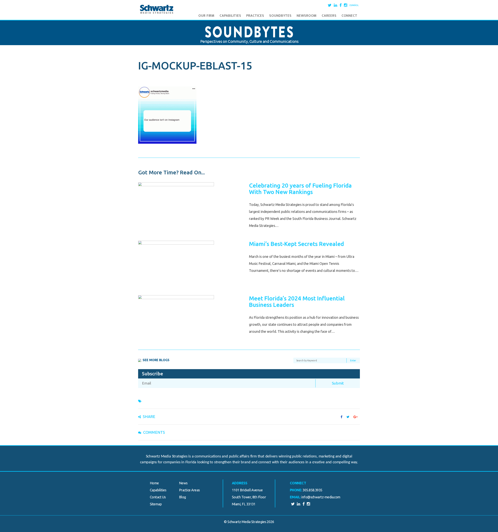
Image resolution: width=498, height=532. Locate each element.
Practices (255, 16)
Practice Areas (189, 490)
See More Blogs (156, 360)
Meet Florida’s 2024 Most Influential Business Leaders (297, 301)
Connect (349, 16)
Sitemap (156, 504)
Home (154, 483)
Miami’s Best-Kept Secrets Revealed (296, 244)
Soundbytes (280, 16)
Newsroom (307, 16)
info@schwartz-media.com (320, 497)
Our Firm (206, 16)
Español (354, 5)
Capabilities (230, 16)
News (183, 483)
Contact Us (158, 497)
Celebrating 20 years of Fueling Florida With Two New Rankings (300, 188)
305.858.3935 (312, 490)
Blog (182, 497)
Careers (329, 16)
